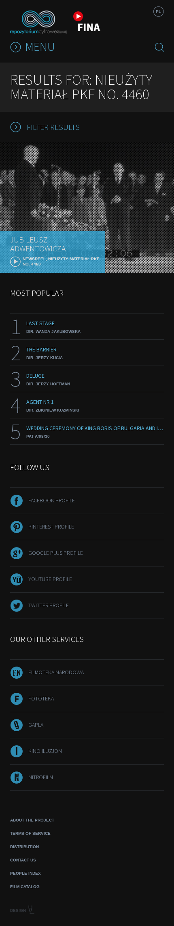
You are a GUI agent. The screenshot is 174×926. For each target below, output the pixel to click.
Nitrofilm (40, 777)
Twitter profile (48, 605)
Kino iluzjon (45, 751)
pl (158, 11)
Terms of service (30, 833)
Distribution (24, 846)
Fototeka (41, 698)
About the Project (32, 820)
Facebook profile (51, 500)
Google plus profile (55, 552)
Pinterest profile (51, 526)
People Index (25, 873)
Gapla (35, 724)
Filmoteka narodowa (56, 672)
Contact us (23, 860)
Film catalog (25, 886)
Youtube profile (50, 579)
